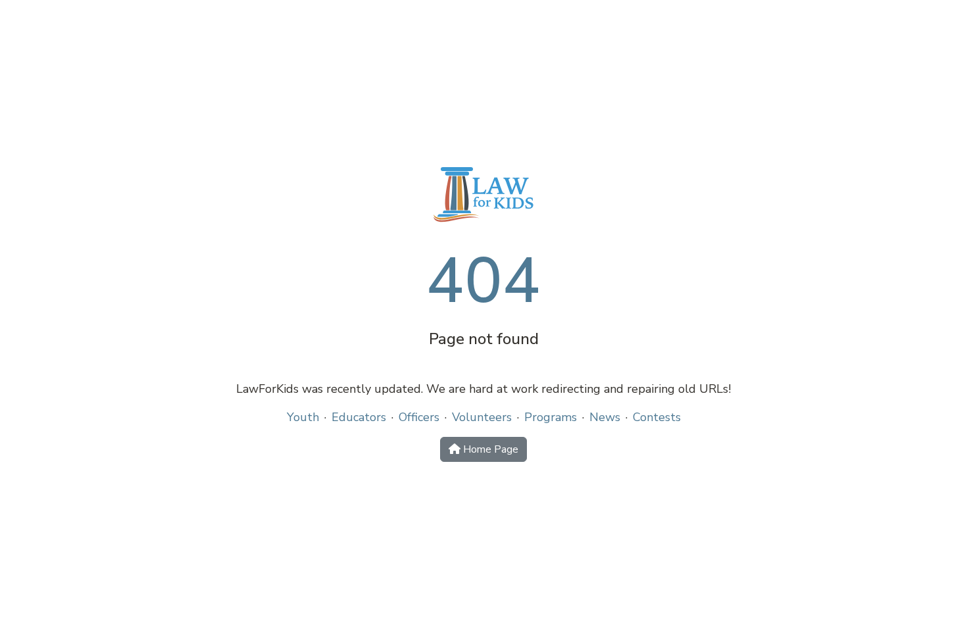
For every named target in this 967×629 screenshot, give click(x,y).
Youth (303, 417)
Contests (657, 417)
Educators (359, 417)
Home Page (489, 449)
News (604, 417)
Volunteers (482, 417)
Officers (419, 417)
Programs (550, 417)
